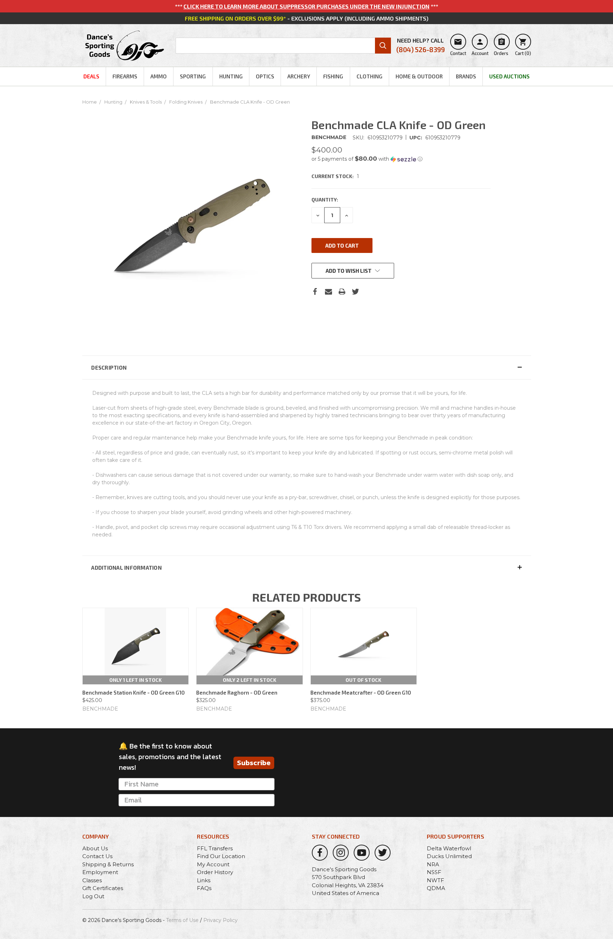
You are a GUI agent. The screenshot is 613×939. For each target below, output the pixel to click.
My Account (213, 864)
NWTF (435, 880)
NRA (433, 864)
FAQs (204, 888)
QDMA (436, 888)
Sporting (193, 76)
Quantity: (324, 200)
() (523, 47)
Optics (265, 76)
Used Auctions (509, 76)
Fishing (333, 76)
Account (479, 47)
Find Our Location (221, 856)
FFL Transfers (215, 848)
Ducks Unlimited (449, 856)
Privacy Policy (220, 920)
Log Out (93, 896)
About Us (95, 848)
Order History (215, 872)
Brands (466, 76)
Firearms (124, 76)
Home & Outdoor (419, 76)
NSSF (434, 872)
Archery (298, 76)
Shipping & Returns (108, 864)
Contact (458, 47)
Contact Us (97, 856)
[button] (401, 158)
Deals (91, 76)
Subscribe (254, 762)
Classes (92, 880)
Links (203, 880)
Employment (100, 872)
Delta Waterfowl (449, 848)
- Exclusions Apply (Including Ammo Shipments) (307, 18)
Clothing (369, 76)
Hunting (231, 76)
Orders (501, 47)
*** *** (306, 6)
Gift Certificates (102, 888)
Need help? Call (420, 45)
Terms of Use (182, 920)
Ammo (158, 76)
